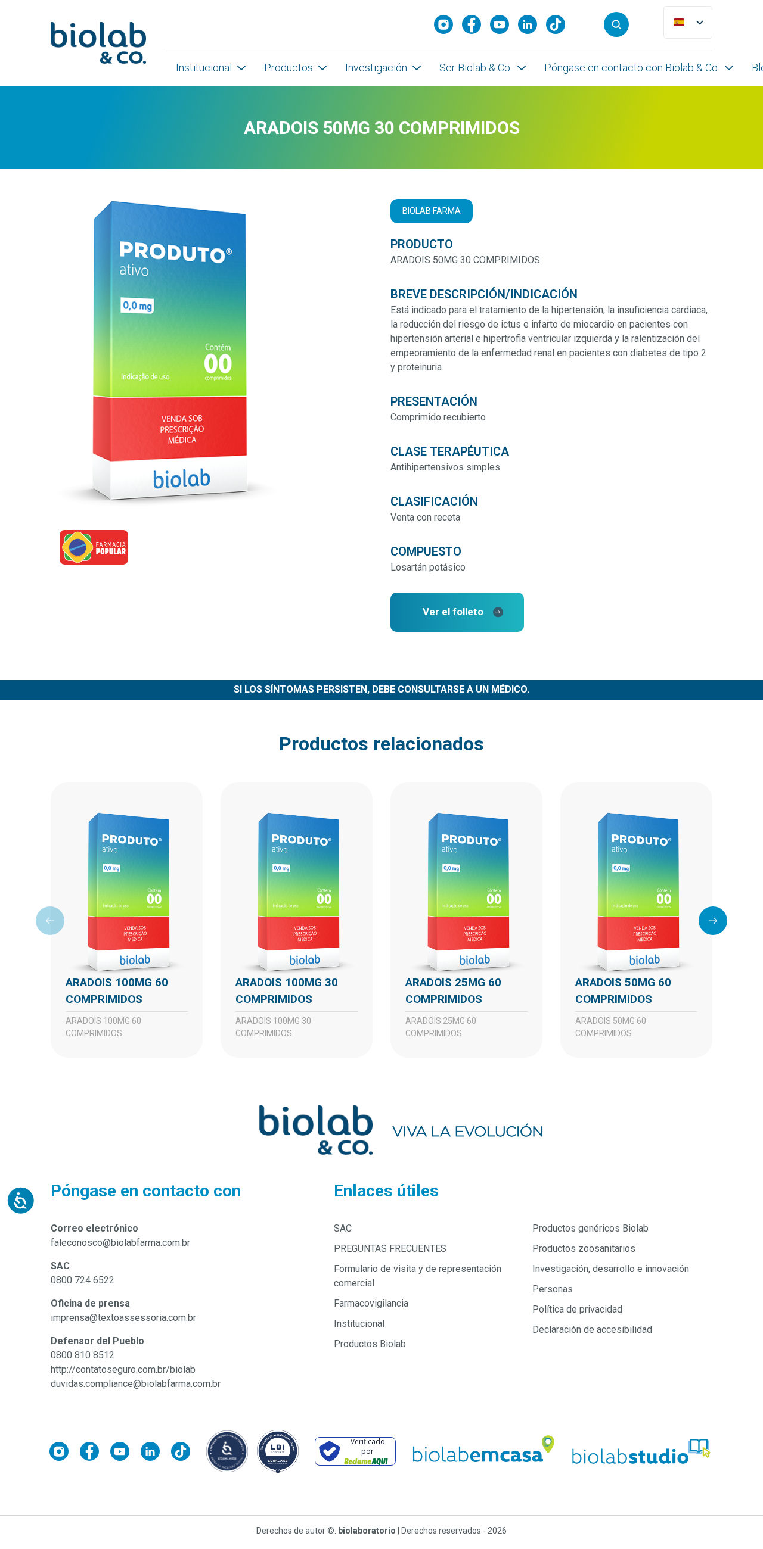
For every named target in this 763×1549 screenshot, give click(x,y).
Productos (288, 67)
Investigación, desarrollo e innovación (610, 1268)
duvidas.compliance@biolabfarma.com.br (136, 1383)
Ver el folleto (453, 612)
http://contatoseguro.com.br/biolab (123, 1369)
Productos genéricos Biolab (590, 1228)
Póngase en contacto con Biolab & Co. (631, 67)
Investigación (376, 67)
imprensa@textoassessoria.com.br (123, 1317)
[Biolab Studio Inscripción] (642, 1451)
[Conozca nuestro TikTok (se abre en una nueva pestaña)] (560, 24)
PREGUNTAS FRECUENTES (390, 1248)
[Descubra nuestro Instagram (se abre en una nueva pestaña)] (448, 24)
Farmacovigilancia (371, 1303)
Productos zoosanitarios (583, 1248)
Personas (552, 1289)
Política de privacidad (577, 1309)
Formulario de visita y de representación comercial (417, 1276)
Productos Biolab (370, 1343)
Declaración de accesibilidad (592, 1329)
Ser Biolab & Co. (475, 67)
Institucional (204, 67)
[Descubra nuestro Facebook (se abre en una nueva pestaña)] (476, 24)
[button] (616, 24)
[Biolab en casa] (482, 1451)
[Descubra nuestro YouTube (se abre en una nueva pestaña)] (504, 24)
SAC (343, 1228)
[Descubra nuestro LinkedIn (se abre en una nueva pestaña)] (532, 24)
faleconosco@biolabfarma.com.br (120, 1242)
